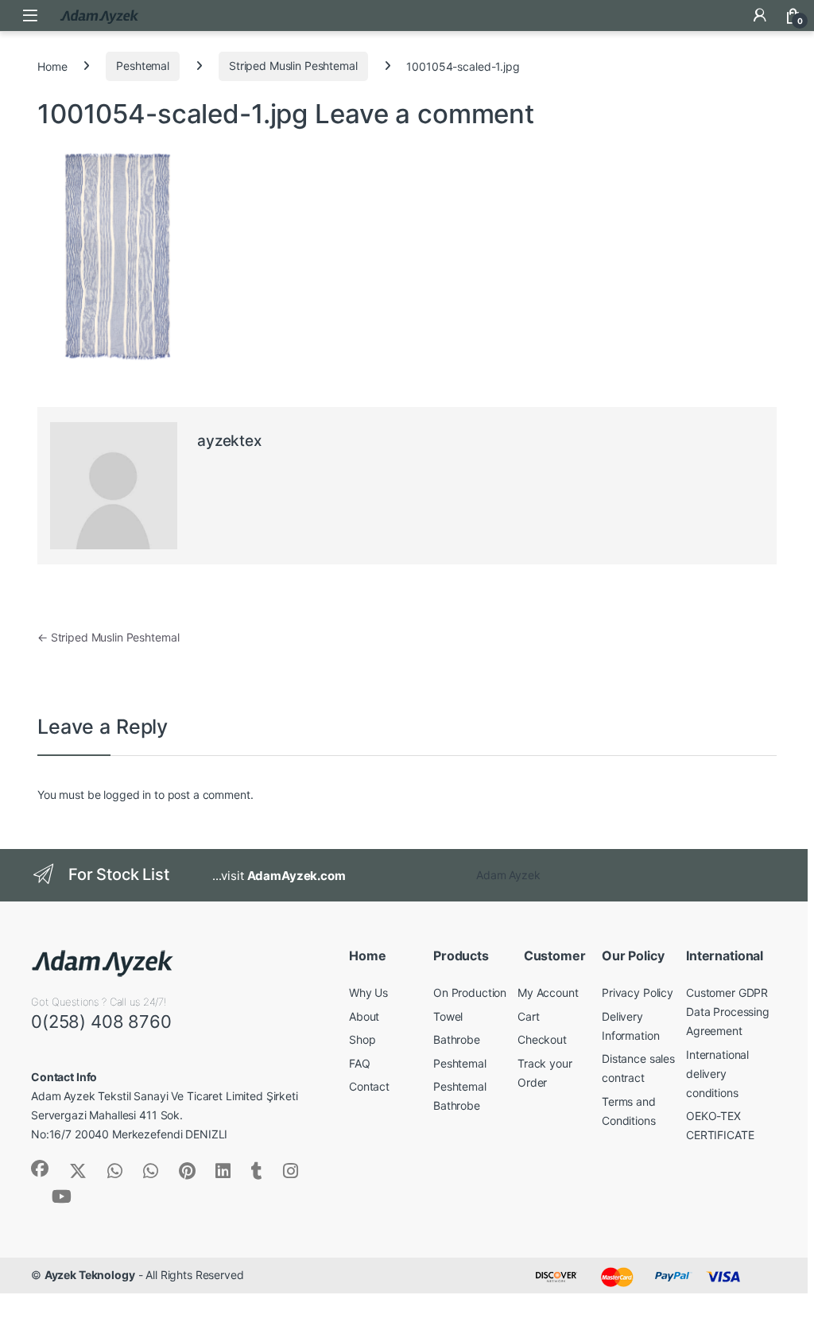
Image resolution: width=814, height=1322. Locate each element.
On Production (469, 992)
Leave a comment (424, 114)
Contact (369, 1086)
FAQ (359, 1063)
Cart (528, 1016)
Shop (362, 1039)
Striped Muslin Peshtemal (293, 65)
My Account (548, 992)
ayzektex (229, 441)
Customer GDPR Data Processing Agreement (727, 1011)
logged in (127, 794)
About (364, 1016)
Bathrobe (456, 1039)
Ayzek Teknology (90, 1274)
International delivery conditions (717, 1073)
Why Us (368, 992)
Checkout (542, 1039)
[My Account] (760, 15)
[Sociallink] (39, 1168)
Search (726, 15)
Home (52, 65)
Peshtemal (142, 65)
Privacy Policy (637, 992)
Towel (448, 1016)
